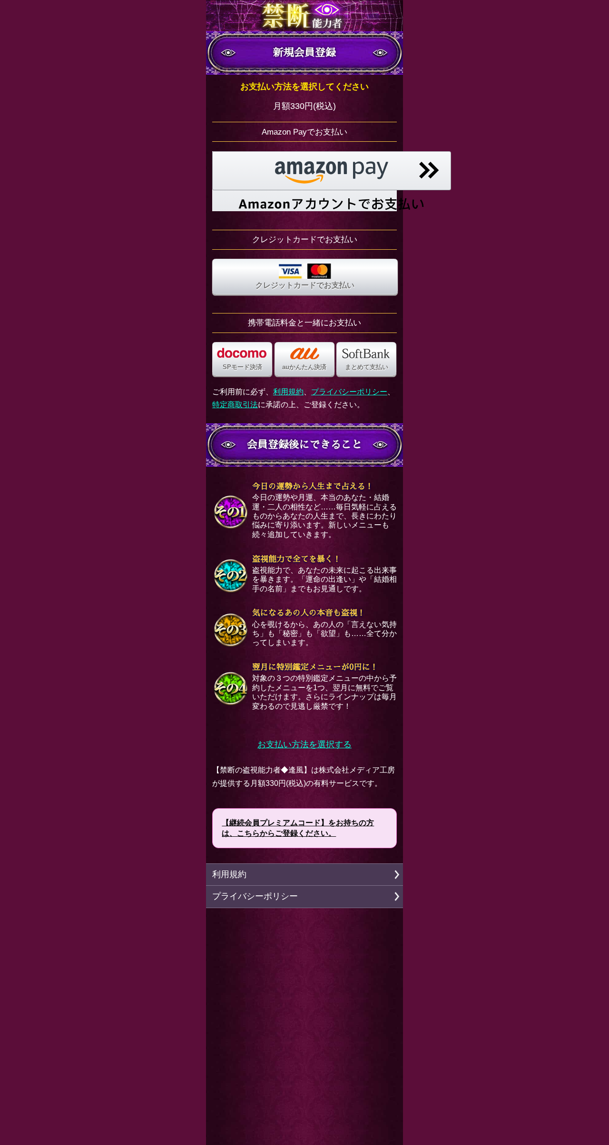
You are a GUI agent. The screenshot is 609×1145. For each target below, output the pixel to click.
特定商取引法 (235, 405)
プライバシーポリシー (349, 392)
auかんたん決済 (304, 367)
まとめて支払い (366, 367)
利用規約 (288, 392)
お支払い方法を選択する (304, 744)
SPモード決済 (242, 367)
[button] (331, 181)
